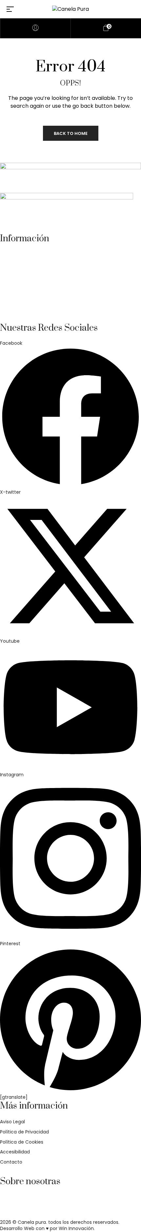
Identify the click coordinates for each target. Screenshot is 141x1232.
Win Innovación (76, 1228)
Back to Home (71, 133)
